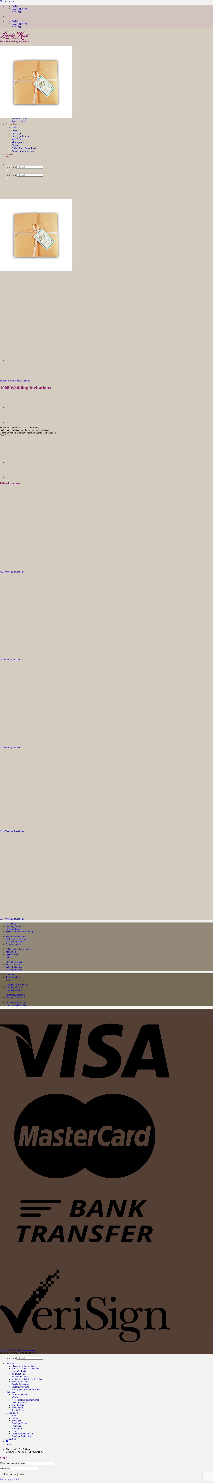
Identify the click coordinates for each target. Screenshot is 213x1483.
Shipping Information (15, 997)
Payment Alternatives (15, 995)
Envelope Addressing (15, 1002)
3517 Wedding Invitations (12, 919)
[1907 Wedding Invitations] (13, 375)
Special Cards (18, 1410)
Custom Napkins (19, 1402)
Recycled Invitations (15, 941)
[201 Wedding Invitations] (36, 742)
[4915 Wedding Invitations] (35, 826)
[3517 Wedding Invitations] (36, 914)
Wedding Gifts (18, 1407)
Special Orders (12, 954)
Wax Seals (16, 1426)
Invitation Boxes (13, 929)
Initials (9, 957)
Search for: (11, 1358)
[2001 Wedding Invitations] (13, 360)
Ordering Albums (14, 987)
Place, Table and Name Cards (25, 1400)
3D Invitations (18, 1374)
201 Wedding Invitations (11, 747)
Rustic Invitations (14, 969)
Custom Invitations (20, 1387)
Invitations (5, 380)
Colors (15, 1418)
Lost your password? (9, 1479)
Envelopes (16, 1420)
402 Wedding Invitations (11, 659)
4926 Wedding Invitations (12, 571)
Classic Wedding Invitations (24, 1366)
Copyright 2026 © (18, 1350)
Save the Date (18, 1405)
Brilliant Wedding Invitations (19, 949)
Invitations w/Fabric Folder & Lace (28, 1379)
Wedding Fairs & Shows (17, 984)
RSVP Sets (11, 923)
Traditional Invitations (16, 936)
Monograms (17, 1428)
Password (5, 1468)
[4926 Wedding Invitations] (36, 567)
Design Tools (12, 1413)
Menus (15, 1397)
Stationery (10, 1392)
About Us (10, 974)
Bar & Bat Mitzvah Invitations (25, 1368)
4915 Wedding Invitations (12, 831)
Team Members (13, 977)
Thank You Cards (14, 964)
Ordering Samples (14, 990)
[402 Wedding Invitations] (36, 654)
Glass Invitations (13, 944)
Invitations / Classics (20, 380)
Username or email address (13, 1463)
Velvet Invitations (14, 967)
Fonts (14, 1415)
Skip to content (7, 1)
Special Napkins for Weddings (20, 931)
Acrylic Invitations (20, 1384)
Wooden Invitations (20, 1381)
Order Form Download (16, 1005)
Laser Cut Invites (19, 1371)
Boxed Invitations (20, 1376)
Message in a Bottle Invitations (26, 1389)
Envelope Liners (19, 1423)
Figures (15, 1431)
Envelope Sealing (14, 962)
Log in (21, 1474)
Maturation (11, 952)
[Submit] (7, 1361)
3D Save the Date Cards (17, 939)
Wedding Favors (13, 926)
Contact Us (11, 1439)
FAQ (8, 980)
